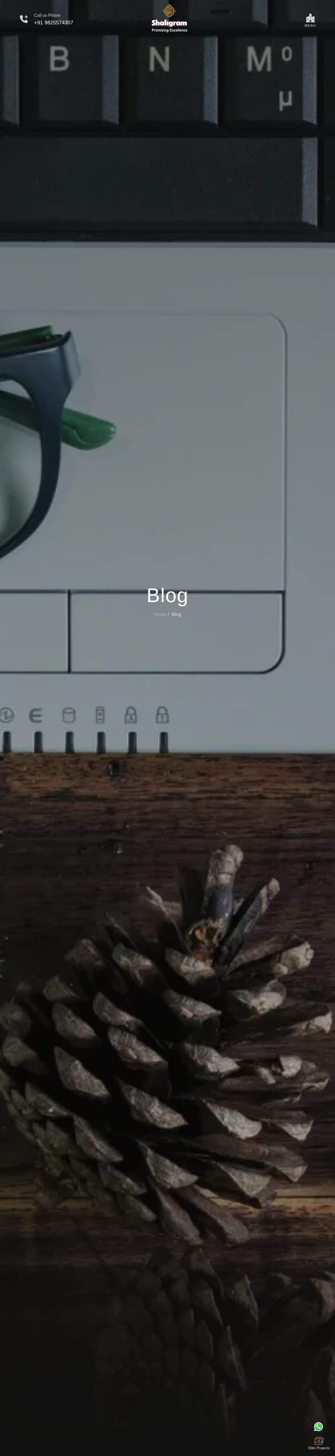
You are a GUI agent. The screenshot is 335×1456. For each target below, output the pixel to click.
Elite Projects (319, 1448)
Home (160, 614)
